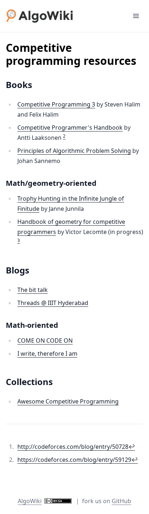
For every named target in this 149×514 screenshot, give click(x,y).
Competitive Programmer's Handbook (70, 127)
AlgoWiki (30, 501)
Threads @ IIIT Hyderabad (52, 303)
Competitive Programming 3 (56, 104)
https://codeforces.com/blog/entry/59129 (74, 460)
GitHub (121, 501)
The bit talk (32, 290)
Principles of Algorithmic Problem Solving (74, 151)
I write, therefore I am (47, 354)
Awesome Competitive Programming (68, 401)
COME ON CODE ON (45, 340)
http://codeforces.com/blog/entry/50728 (72, 447)
